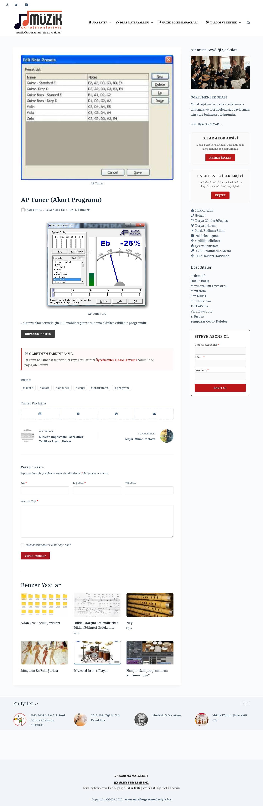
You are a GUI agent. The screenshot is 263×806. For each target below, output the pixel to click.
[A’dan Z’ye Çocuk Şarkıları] (44, 605)
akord (28, 388)
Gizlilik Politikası (37, 545)
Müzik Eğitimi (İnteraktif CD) (229, 717)
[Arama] (248, 22)
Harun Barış (200, 281)
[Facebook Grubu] (16, 4)
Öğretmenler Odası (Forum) (116, 360)
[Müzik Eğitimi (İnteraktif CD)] (202, 719)
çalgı (80, 388)
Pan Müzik (198, 296)
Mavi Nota (198, 291)
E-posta (79, 482)
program (122, 388)
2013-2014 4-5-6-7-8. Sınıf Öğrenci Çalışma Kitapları (47, 720)
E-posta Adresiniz (207, 344)
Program (84, 210)
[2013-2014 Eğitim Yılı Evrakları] (80, 719)
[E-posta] (154, 414)
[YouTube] (26, 4)
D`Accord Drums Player (91, 670)
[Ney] (149, 605)
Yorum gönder (35, 556)
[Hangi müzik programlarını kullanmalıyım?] (149, 652)
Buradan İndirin (38, 334)
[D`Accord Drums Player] (97, 652)
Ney (129, 623)
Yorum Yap (29, 501)
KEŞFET (220, 195)
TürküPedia (199, 306)
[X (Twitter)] (40, 414)
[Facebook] (78, 414)
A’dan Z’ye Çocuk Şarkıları (40, 623)
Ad (24, 482)
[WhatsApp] (116, 414)
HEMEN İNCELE (220, 157)
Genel (73, 210)
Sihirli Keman (201, 301)
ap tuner (62, 388)
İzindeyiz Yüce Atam (166, 715)
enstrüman (99, 388)
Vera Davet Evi (201, 311)
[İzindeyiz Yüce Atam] (141, 719)
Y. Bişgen (197, 316)
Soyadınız (202, 370)
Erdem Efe (198, 276)
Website (130, 482)
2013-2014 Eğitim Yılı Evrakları (105, 717)
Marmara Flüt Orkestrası (209, 286)
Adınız (200, 357)
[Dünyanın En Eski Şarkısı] (44, 652)
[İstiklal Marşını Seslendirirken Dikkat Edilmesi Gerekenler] (97, 605)
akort (44, 388)
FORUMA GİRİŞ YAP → (207, 124)
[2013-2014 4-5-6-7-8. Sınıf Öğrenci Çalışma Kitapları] (20, 719)
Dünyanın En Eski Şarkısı (39, 670)
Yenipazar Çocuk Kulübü (209, 321)
